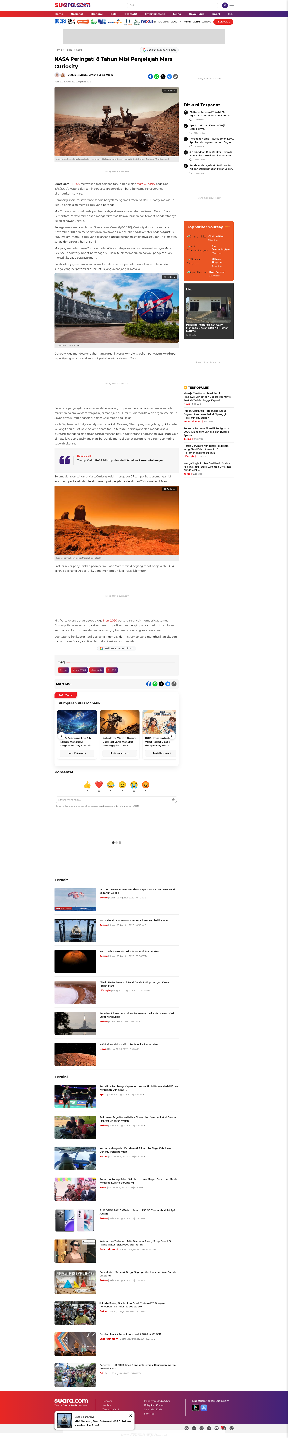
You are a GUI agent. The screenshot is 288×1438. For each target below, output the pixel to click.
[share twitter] (163, 77)
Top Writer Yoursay (205, 227)
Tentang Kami (110, 1409)
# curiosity (96, 670)
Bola (113, 13)
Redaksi (107, 1401)
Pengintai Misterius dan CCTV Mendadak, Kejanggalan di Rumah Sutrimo (207, 327)
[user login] (225, 5)
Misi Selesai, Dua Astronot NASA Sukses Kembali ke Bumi (103, 1423)
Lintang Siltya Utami (101, 74)
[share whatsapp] (157, 77)
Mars (140, 184)
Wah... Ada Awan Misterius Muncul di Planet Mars (130, 951)
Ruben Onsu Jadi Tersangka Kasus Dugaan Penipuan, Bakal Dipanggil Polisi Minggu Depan (205, 414)
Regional (222, 21)
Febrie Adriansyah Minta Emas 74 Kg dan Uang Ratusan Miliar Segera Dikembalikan (211, 169)
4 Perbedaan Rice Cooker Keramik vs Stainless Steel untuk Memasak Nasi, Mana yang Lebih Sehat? (211, 156)
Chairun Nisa (216, 236)
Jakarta (176, 21)
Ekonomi (96, 13)
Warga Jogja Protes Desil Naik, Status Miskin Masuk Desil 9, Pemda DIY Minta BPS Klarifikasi (207, 467)
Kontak (106, 1405)
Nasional (77, 13)
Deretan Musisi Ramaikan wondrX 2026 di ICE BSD (130, 1334)
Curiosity (149, 184)
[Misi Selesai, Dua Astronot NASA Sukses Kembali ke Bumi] (64, 1420)
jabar (187, 21)
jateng (206, 21)
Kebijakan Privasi (154, 1405)
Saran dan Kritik (153, 1409)
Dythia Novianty (77, 74)
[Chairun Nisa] (196, 238)
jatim (196, 21)
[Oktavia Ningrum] (198, 262)
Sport (216, 13)
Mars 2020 (110, 620)
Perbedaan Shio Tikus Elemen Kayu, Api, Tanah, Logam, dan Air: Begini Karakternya (212, 142)
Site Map (149, 1413)
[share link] (176, 77)
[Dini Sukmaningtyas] (198, 249)
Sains (79, 49)
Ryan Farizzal (217, 272)
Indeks (232, 13)
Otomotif (130, 13)
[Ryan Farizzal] (197, 274)
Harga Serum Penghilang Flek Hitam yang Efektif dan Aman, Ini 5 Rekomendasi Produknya (206, 449)
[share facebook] (150, 77)
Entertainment (155, 13)
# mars (63, 670)
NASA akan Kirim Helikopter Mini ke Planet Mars (129, 1044)
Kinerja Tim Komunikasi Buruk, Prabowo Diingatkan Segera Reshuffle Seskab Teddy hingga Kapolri (207, 397)
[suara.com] (72, 6)
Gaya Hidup (196, 13)
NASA (76, 184)
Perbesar (171, 90)
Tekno (176, 13)
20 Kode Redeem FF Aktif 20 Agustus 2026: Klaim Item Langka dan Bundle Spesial (210, 116)
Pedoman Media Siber (157, 1401)
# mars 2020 (79, 670)
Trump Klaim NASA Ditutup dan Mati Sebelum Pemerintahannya (120, 460)
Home (59, 13)
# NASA (112, 670)
